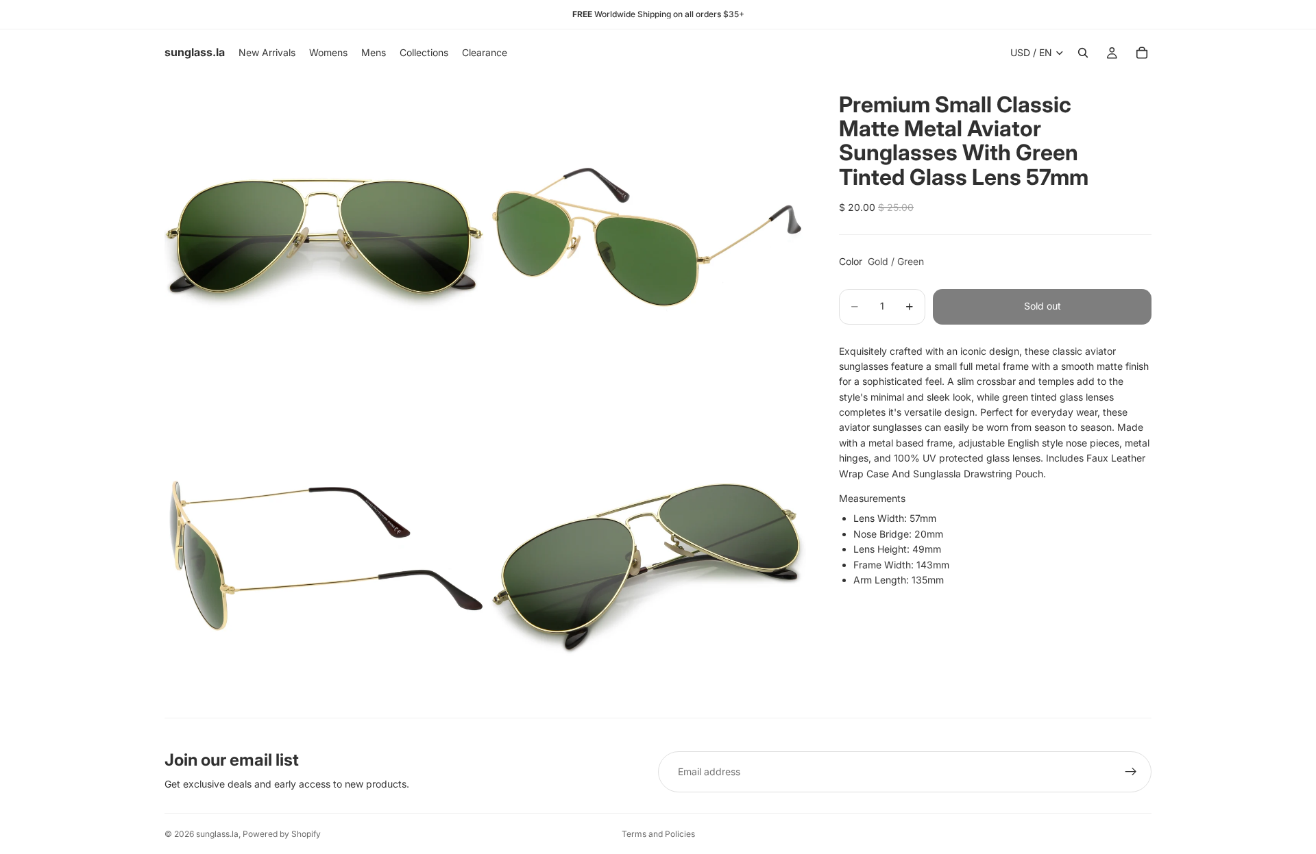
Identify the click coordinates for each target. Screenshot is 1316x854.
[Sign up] (1131, 771)
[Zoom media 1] (324, 235)
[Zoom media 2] (646, 235)
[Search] (1083, 53)
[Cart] (1142, 53)
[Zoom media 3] (324, 557)
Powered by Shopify (282, 834)
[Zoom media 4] (646, 557)
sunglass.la (217, 834)
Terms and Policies (658, 834)
